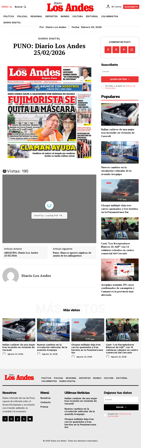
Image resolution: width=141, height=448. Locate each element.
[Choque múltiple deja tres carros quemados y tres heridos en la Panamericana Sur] (120, 190)
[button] (21, 6)
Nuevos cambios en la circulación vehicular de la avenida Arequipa (116, 171)
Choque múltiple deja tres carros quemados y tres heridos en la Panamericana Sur (119, 209)
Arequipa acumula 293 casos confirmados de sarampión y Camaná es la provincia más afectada (117, 289)
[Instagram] (11, 418)
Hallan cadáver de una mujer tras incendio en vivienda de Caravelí (117, 133)
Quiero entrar (118, 79)
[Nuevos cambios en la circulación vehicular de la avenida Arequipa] (120, 152)
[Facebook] (108, 49)
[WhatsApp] (131, 49)
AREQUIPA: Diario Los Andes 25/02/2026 (21, 254)
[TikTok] (17, 418)
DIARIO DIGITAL (49, 38)
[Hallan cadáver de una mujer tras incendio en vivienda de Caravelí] (120, 114)
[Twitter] (115, 49)
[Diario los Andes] (10, 276)
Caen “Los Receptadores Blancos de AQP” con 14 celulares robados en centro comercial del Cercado (117, 248)
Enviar (119, 407)
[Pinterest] (123, 49)
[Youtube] (30, 418)
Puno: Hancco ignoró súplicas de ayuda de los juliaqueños (72, 254)
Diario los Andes (56, 27)
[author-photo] (4, 354)
